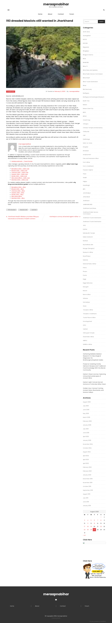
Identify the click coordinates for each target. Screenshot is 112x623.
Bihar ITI (85, 66)
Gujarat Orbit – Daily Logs (19, 174)
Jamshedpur (87, 193)
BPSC (84, 112)
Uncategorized (87, 321)
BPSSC (85, 116)
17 (84, 526)
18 (87, 526)
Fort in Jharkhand (88, 166)
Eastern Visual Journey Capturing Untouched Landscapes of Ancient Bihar (94, 376)
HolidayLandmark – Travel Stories (21, 161)
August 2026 (87, 402)
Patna (85, 267)
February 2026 (87, 421)
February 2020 (87, 471)
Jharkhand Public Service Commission (90, 213)
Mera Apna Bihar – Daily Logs (20, 178)
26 (91, 530)
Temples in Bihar (88, 310)
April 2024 (86, 456)
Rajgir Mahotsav (88, 283)
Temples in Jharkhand (89, 314)
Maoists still (23, 210)
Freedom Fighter (88, 170)
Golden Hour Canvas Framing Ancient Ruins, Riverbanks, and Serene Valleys (93, 390)
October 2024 (87, 448)
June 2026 (86, 410)
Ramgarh (86, 287)
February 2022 (87, 467)
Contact (61, 14)
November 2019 (87, 482)
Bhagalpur (86, 51)
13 (94, 523)
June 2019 (86, 502)
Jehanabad (86, 197)
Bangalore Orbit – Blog (18, 187)
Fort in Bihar (86, 162)
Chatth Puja (86, 120)
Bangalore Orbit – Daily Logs (20, 169)
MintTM (58, 618)
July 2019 (85, 498)
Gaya (84, 174)
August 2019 (86, 494)
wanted (34, 210)
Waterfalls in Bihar (88, 337)
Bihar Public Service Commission (93, 74)
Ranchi (85, 291)
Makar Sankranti (88, 237)
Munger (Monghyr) (88, 248)
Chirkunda (86, 131)
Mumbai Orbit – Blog (17, 198)
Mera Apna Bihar (16, 196)
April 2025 (86, 436)
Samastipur (86, 302)
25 (88, 530)
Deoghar (85, 147)
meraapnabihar (56, 4)
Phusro (85, 271)
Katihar (85, 229)
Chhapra (85, 124)
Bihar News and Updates (90, 70)
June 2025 (86, 433)
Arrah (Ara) (86, 32)
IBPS (84, 189)
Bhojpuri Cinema (88, 55)
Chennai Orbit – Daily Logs (19, 172)
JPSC (84, 225)
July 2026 (86, 406)
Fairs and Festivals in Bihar (91, 158)
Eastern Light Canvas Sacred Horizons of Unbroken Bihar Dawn (94, 383)
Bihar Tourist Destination (90, 82)
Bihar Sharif (86, 78)
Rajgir (84, 279)
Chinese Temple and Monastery (93, 128)
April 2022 (86, 463)
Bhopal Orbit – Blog (17, 189)
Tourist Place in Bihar (89, 317)
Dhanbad (86, 151)
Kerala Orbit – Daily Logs (19, 176)
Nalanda (85, 260)
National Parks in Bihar (89, 264)
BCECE (85, 39)
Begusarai (86, 47)
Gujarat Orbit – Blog (17, 192)
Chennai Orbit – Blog (18, 191)
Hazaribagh (86, 185)
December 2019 (87, 479)
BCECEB (85, 43)
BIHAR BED (86, 62)
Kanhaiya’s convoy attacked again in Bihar (64, 217)
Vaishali (85, 329)
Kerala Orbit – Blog (17, 194)
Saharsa (85, 298)
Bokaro (85, 105)
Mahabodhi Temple (89, 233)
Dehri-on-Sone (87, 143)
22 (101, 526)
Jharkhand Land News (89, 208)
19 (91, 526)
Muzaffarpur (86, 256)
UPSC (84, 325)
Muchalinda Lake (88, 244)
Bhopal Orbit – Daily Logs (19, 170)
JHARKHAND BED (87, 204)
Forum (71, 14)
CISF (84, 135)
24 (84, 530)
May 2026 (86, 413)
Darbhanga (86, 139)
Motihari (85, 241)
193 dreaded (11, 210)
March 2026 (86, 417)
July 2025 (86, 429)
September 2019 (88, 490)
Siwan (84, 306)
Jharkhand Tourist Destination (92, 218)
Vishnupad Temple (88, 333)
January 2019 (87, 505)
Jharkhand (10, 91)
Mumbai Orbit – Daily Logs (19, 180)
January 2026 (87, 425)
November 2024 (88, 444)
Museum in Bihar (88, 252)
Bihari (84, 85)
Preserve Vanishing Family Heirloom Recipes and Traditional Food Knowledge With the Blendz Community (94, 367)
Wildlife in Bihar (87, 344)
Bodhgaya (86, 93)
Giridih (85, 177)
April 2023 (86, 459)
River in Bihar (87, 294)
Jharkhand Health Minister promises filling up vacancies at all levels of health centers (23, 218)
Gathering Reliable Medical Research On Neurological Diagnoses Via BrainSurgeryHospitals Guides (93, 357)
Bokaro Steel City (88, 108)
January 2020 (87, 475)
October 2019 (87, 486)
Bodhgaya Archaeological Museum (93, 97)
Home (40, 14)
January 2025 (87, 440)
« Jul (84, 535)
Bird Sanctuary (87, 89)
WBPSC (85, 340)
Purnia (85, 275)
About (50, 14)
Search (101, 21)
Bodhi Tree (86, 101)
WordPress (103, 621)
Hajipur (85, 181)
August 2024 (87, 452)
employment (87, 154)
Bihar (84, 58)
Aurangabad (86, 35)
